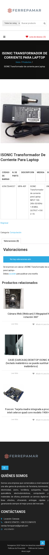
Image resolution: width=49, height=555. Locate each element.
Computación (15, 232)
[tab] (11, 241)
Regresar (4, 223)
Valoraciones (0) (11, 241)
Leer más (14, 324)
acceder (12, 274)
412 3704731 (9, 529)
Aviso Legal (26, 551)
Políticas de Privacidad (16, 548)
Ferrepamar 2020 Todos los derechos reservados (26, 545)
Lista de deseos (37, 37)
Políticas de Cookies (36, 548)
